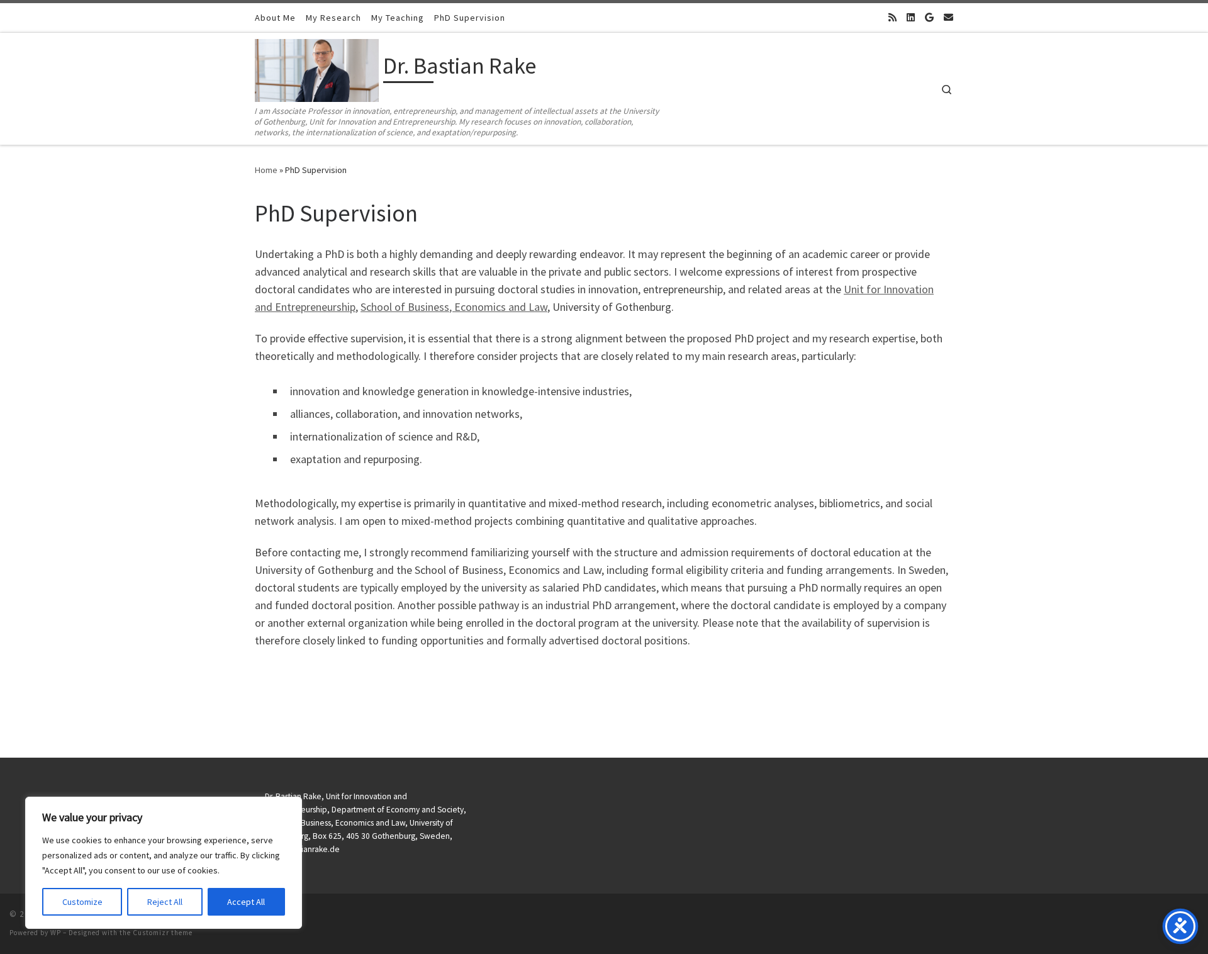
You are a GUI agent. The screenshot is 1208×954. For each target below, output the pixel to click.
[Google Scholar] (929, 17)
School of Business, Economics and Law (454, 307)
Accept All (246, 901)
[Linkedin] (911, 17)
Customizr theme (163, 932)
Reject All (164, 901)
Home (266, 170)
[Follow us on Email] (948, 17)
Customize (82, 901)
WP (55, 932)
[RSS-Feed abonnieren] (892, 17)
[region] (163, 863)
